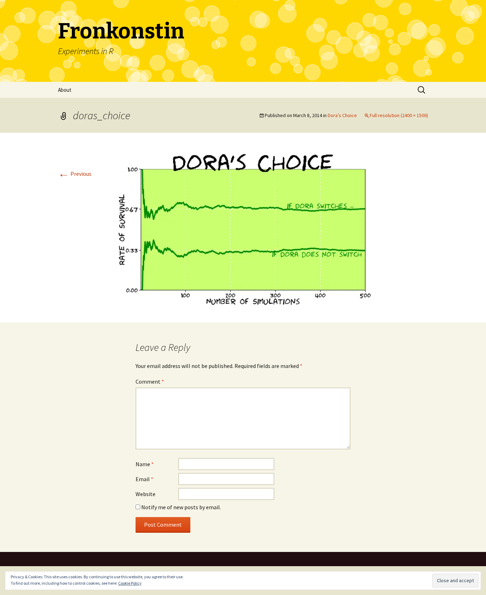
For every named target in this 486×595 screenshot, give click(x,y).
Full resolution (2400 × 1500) (399, 115)
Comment (150, 381)
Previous (74, 173)
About (65, 89)
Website (145, 493)
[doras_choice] (243, 226)
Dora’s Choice (342, 115)
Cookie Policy (130, 583)
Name (145, 464)
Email (144, 479)
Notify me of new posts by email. (181, 507)
